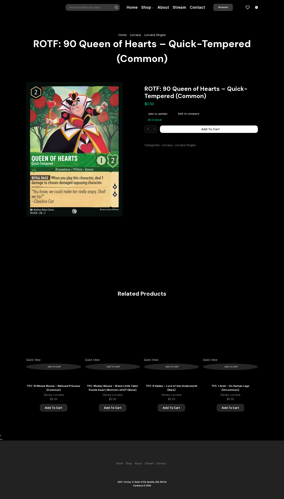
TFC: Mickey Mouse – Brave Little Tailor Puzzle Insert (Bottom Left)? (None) (112, 388)
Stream (179, 7)
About (163, 7)
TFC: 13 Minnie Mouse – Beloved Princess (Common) (53, 388)
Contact (197, 7)
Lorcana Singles (155, 35)
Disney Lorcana (54, 395)
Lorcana (135, 35)
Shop (146, 7)
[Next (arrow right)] (1, 439)
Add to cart (210, 129)
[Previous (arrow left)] (0, 439)
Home (132, 7)
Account (223, 7)
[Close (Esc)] (0, 435)
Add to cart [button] (54, 366)
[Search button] (116, 7)
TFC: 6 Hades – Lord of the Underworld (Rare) (171, 388)
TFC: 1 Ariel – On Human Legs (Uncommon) (230, 388)
